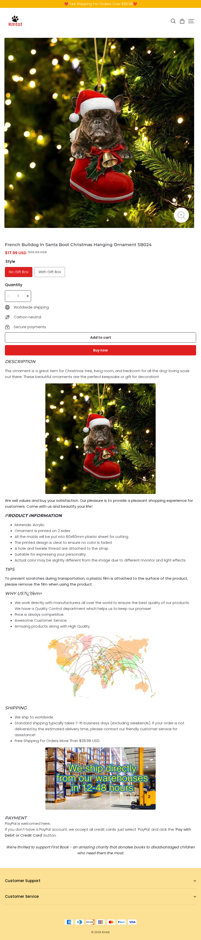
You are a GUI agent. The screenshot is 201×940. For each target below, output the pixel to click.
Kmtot (106, 932)
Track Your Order (18, 904)
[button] (173, 21)
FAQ (8, 888)
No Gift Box (18, 271)
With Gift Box (49, 271)
